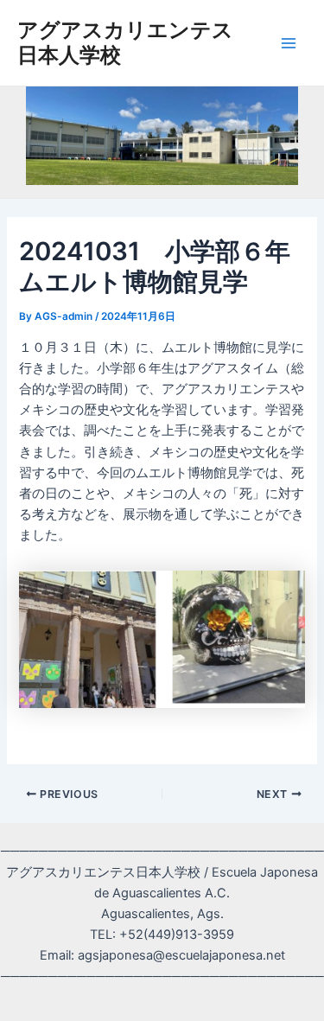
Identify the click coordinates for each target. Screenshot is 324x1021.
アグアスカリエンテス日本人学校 (125, 42)
